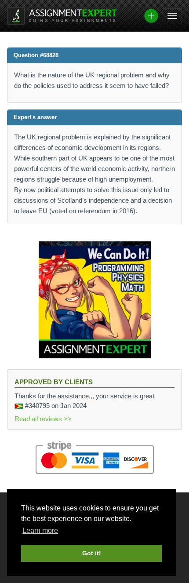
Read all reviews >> (43, 419)
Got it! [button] (91, 553)
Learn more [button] (40, 530)
